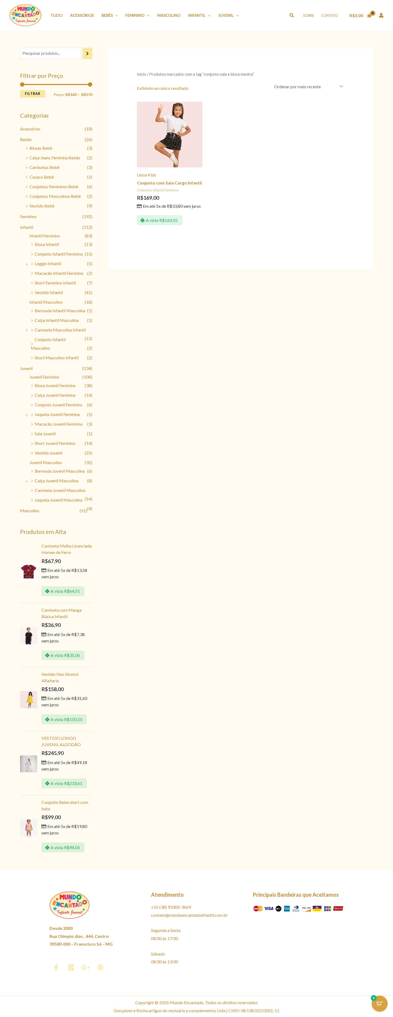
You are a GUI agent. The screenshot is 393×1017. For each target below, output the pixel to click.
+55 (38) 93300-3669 (171, 907)
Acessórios (82, 15)
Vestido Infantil (49, 292)
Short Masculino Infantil (57, 357)
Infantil (197, 15)
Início (141, 74)
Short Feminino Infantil (55, 282)
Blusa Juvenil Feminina (55, 385)
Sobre (308, 15)
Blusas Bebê (40, 148)
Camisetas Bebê (44, 167)
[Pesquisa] (87, 53)
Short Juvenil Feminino (55, 443)
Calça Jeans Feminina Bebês (54, 157)
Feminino (134, 15)
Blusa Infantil (47, 244)
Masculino (168, 15)
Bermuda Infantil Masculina (60, 310)
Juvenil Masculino (45, 462)
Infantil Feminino (44, 235)
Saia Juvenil (45, 433)
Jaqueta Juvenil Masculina (58, 499)
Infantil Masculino (46, 302)
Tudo (56, 15)
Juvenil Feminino (44, 376)
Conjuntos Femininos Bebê (53, 186)
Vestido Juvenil (48, 452)
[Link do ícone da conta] (381, 15)
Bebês (107, 15)
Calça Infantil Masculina (57, 320)
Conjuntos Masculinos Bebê (55, 196)
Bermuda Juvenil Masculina (60, 470)
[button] (115, 15)
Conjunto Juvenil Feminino (58, 404)
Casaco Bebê (41, 176)
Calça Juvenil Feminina (55, 395)
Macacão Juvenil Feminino (59, 423)
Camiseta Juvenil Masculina (60, 490)
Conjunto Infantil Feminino (59, 253)
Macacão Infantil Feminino (59, 273)
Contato (329, 15)
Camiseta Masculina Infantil (60, 329)
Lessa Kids (146, 174)
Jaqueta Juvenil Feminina (57, 414)
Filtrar (32, 94)
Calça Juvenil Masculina (56, 480)
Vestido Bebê (41, 205)
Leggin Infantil (48, 263)
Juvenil (226, 15)
